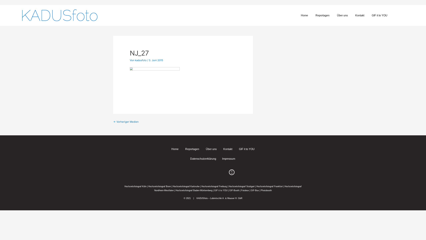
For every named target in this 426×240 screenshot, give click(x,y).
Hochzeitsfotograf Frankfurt (269, 186)
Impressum (228, 158)
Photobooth (266, 190)
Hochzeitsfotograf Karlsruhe (186, 186)
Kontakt (359, 15)
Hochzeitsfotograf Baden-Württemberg (194, 190)
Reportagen (322, 15)
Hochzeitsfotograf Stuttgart (242, 186)
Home (304, 15)
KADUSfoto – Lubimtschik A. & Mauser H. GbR (219, 198)
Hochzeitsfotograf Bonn (159, 186)
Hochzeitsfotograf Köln (135, 186)
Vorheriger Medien (126, 121)
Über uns (342, 15)
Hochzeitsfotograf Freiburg (214, 186)
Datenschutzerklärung (203, 158)
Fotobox (245, 190)
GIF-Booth (234, 190)
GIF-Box (255, 190)
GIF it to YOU (379, 15)
